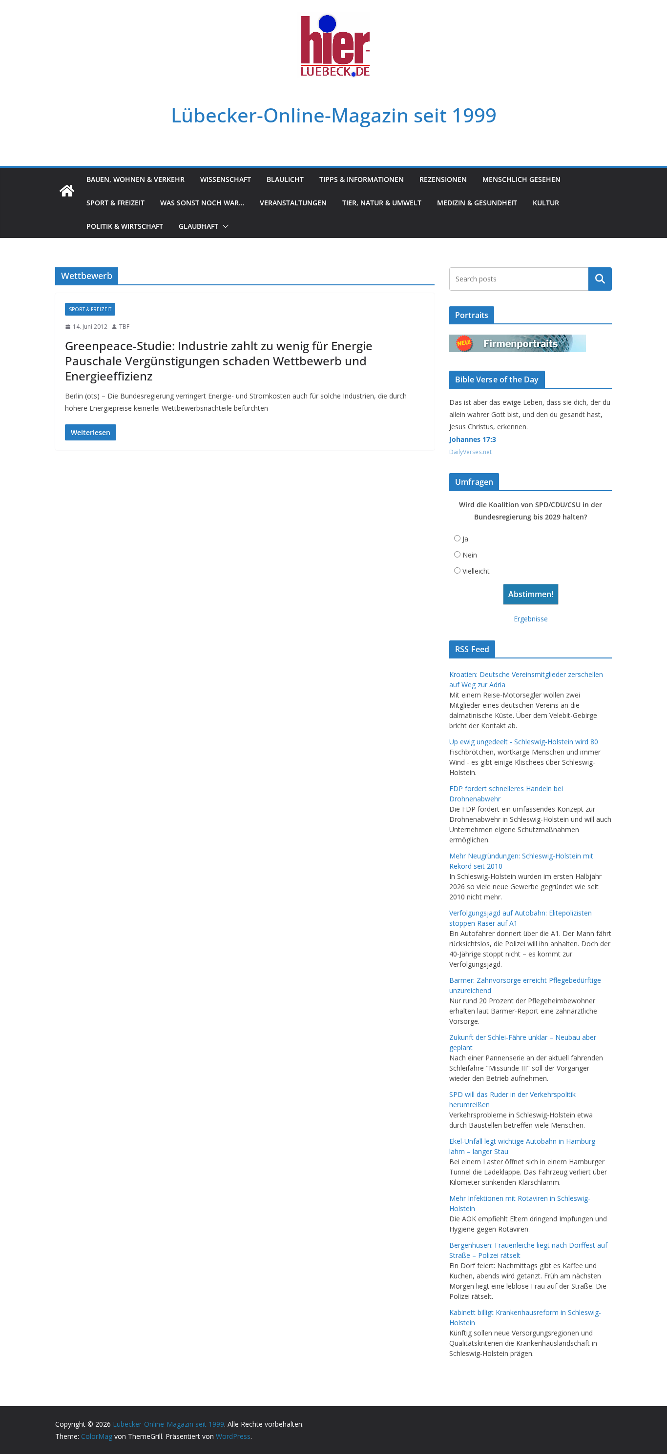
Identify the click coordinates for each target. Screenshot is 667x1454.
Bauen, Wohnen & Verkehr (135, 179)
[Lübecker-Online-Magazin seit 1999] (67, 190)
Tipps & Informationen (361, 179)
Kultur (546, 202)
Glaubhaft (198, 226)
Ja (465, 538)
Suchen (600, 279)
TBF (124, 326)
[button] (223, 226)
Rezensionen (443, 179)
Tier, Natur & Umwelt (381, 202)
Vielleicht (476, 571)
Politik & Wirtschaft (124, 226)
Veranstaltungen (293, 202)
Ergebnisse (531, 618)
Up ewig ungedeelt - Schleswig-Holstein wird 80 (523, 741)
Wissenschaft (225, 179)
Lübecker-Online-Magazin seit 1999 (334, 114)
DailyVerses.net (470, 452)
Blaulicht (285, 179)
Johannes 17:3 (472, 439)
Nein (469, 554)
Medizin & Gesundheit (477, 202)
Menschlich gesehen (521, 179)
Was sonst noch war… (202, 202)
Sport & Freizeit (115, 202)
